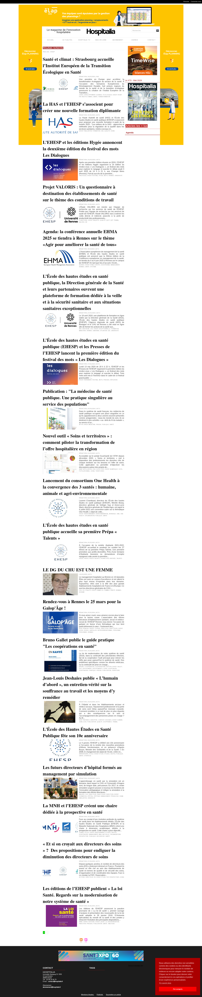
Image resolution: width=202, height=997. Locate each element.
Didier (85, 922)
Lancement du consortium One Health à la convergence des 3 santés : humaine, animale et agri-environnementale (81, 486)
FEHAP (120, 95)
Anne (81, 922)
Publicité (100, 994)
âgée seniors (84, 628)
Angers (81, 794)
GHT (80, 669)
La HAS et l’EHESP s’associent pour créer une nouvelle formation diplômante (82, 107)
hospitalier (112, 669)
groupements (97, 669)
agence (81, 265)
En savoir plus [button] (165, 983)
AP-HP (81, 425)
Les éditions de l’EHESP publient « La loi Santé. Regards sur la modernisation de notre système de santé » (82, 894)
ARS (80, 329)
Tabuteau (111, 924)
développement (89, 95)
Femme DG (100, 590)
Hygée (101, 176)
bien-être (93, 720)
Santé (105, 924)
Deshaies (108, 720)
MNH (100, 834)
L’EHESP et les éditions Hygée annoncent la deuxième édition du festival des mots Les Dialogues (82, 148)
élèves (86, 630)
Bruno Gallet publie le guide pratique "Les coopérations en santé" (78, 642)
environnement (89, 514)
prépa (86, 558)
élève (81, 630)
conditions (83, 220)
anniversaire (83, 754)
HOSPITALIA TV (84, 40)
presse (98, 425)
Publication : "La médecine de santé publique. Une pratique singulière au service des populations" (77, 397)
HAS (102, 131)
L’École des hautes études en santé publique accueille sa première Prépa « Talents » (80, 531)
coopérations (100, 667)
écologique (107, 95)
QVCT (108, 220)
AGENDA (134, 40)
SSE (109, 331)
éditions (91, 922)
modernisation (113, 922)
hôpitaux (97, 796)
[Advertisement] (142, 154)
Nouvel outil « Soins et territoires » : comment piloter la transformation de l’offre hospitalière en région (79, 442)
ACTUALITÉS (67, 40)
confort (101, 720)
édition (109, 667)
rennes (90, 632)
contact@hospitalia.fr (55, 981)
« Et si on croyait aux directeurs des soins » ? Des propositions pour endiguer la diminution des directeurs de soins (82, 850)
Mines (90, 97)
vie (86, 222)
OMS (118, 514)
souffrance (107, 722)
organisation (90, 516)
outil (120, 469)
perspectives (114, 877)
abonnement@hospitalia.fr (52, 987)
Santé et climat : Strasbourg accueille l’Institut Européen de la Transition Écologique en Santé (78, 65)
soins (113, 131)
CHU (91, 329)
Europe (97, 265)
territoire (116, 670)
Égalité (88, 590)
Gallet (119, 667)
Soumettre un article (113, 994)
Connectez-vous (196, 1)
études (107, 754)
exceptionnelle (104, 329)
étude (101, 754)
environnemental (102, 514)
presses (106, 380)
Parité (112, 590)
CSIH (94, 469)
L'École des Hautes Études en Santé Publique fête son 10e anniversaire (77, 732)
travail (116, 220)
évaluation (88, 131)
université (118, 176)
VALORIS (81, 222)
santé (95, 97)
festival (95, 176)
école (91, 754)
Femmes (107, 590)
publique (105, 425)
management (115, 265)
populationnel (84, 471)
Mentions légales (87, 994)
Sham (121, 796)
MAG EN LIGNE (100, 40)
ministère (82, 331)
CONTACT (151, 40)
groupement (87, 669)
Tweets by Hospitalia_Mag (135, 965)
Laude (102, 922)
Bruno (81, 667)
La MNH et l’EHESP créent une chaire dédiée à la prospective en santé (80, 808)
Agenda (129, 132)
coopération (89, 667)
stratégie (87, 756)
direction (109, 794)
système (93, 267)
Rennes (111, 176)
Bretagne (85, 329)
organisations (115, 834)
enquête (96, 220)
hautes (112, 754)
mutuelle (106, 834)
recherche (101, 836)
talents (119, 558)
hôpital (90, 796)
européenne (105, 265)
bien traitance (84, 720)
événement (88, 380)
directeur (104, 628)
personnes (83, 632)
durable (99, 95)
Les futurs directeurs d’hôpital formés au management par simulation (82, 770)
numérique (114, 469)
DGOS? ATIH (100, 469)
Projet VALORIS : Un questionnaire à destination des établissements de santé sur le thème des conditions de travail (80, 193)
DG (84, 590)
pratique (92, 670)
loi (106, 922)
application (87, 469)
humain (119, 720)
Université (115, 331)
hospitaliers (83, 670)
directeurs (113, 628)
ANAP (80, 469)
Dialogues (83, 176)
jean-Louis (83, 722)
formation (96, 131)
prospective (83, 836)
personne (116, 630)
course (97, 628)
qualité (107, 131)
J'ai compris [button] (177, 989)
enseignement (100, 833)
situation (103, 331)
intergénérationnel (105, 630)
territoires (100, 471)
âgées (92, 628)
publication (106, 670)
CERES (81, 95)
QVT (111, 220)
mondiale (112, 514)
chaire (81, 833)
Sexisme (82, 592)
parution (82, 924)
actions (82, 877)
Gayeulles (93, 630)
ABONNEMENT (117, 40)
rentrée (113, 558)
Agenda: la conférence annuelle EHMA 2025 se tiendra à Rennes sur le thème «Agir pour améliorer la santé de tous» (80, 238)
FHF (80, 97)
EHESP (115, 95)
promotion (105, 558)
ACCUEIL (50, 40)
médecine (92, 425)
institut (85, 97)
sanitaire (96, 331)
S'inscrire (186, 1)
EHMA (92, 265)
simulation (83, 798)
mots (106, 176)
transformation (104, 97)
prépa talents (94, 558)
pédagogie (115, 796)
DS (95, 877)
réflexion (113, 380)
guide (105, 669)
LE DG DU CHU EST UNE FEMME (78, 569)
